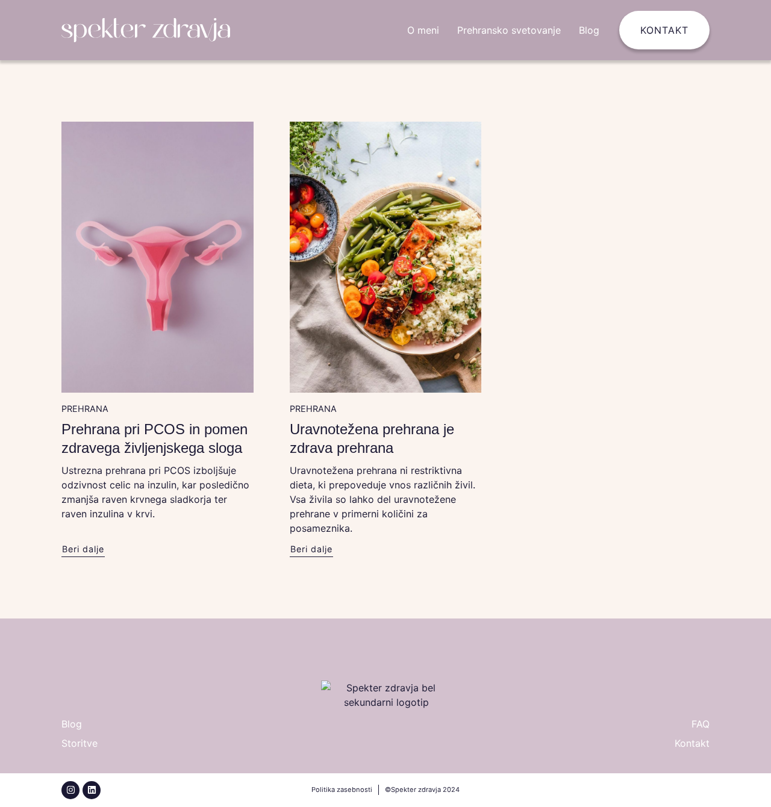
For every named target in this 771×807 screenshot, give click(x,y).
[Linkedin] (92, 790)
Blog (589, 30)
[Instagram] (70, 790)
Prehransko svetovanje (509, 30)
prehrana (84, 409)
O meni (423, 30)
